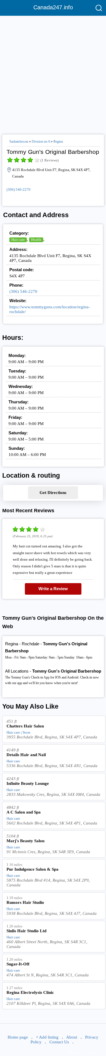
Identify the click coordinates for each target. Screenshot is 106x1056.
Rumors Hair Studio (25, 902)
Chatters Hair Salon (25, 726)
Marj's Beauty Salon (25, 841)
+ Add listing (47, 1037)
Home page (18, 1037)
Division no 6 (41, 141)
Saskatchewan (18, 141)
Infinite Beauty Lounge (28, 783)
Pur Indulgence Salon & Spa (33, 869)
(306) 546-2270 (19, 189)
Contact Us (59, 1042)
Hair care (18, 239)
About (71, 1037)
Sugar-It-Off (18, 964)
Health (36, 239)
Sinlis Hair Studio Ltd (26, 931)
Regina (58, 141)
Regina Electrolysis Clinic (30, 992)
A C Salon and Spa (24, 812)
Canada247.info (53, 7)
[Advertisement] (53, 72)
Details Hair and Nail (26, 754)
